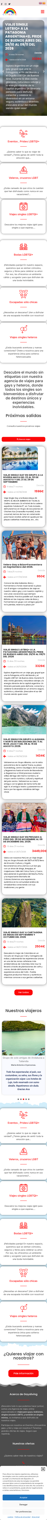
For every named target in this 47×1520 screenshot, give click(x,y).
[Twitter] (9, 4)
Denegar (23, 1504)
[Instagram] (6, 4)
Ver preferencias (23, 1511)
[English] (40, 3)
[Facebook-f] (2, 4)
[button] (43, 1469)
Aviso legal (36, 1517)
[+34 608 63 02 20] (23, 1463)
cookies (10, 1517)
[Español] (44, 3)
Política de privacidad (22, 1517)
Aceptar (23, 1497)
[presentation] (18, 1099)
